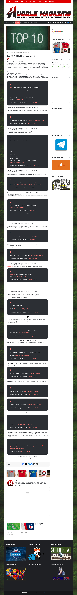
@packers (35, 446)
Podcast (16, 1)
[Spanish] (59, 31)
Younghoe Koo (10, 266)
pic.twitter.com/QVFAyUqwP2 (21, 309)
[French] (56, 31)
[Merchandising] (28, 473)
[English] (53, 31)
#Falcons (12, 274)
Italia (30, 1)
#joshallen (24, 184)
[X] (16, 485)
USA (11, 1)
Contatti (52, 1)
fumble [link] (23, 365)
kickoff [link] (26, 266)
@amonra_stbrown (15, 446)
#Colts (11, 331)
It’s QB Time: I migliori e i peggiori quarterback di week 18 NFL (13, 532)
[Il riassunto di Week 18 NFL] (27, 526)
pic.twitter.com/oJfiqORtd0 (34, 184)
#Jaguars (40, 331)
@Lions (30, 446)
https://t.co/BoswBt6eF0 (34, 404)
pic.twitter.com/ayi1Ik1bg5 (36, 373)
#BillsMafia (37, 183)
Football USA (13, 52)
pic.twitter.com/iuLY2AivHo (36, 255)
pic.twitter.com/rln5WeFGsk (31, 391)
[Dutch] (57, 31)
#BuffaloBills (18, 184)
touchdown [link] (37, 352)
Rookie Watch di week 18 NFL (41, 523)
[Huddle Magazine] (38, 12)
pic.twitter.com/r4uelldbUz (17, 207)
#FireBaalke (23, 236)
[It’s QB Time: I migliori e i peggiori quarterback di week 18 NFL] (13, 526)
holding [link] (19, 421)
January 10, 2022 (39, 188)
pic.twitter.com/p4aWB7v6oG (36, 120)
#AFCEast (12, 184)
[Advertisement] (30, 93)
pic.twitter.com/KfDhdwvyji (25, 424)
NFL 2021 (20, 52)
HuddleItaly (55, 62)
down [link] (8, 77)
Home (9, 52)
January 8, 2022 (33, 210)
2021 (17, 52)
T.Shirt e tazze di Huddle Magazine (27, 468)
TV (26, 1)
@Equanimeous (24, 446)
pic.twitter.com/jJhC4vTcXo (17, 162)
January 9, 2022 (32, 123)
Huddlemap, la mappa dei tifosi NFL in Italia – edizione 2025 (30, 22)
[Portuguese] (60, 31)
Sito (34, 1)
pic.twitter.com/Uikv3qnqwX (21, 99)
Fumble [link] (13, 156)
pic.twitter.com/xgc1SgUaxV (20, 276)
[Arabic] (62, 31)
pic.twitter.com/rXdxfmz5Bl (22, 355)
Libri (22, 1)
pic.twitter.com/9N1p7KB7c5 (26, 332)
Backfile (39, 1)
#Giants (12, 87)
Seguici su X (55, 77)
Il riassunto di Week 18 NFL (26, 530)
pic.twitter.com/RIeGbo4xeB (17, 448)
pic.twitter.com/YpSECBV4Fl (34, 236)
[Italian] (63, 31)
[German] (54, 31)
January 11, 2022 (33, 102)
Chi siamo (45, 1)
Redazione (11, 59)
